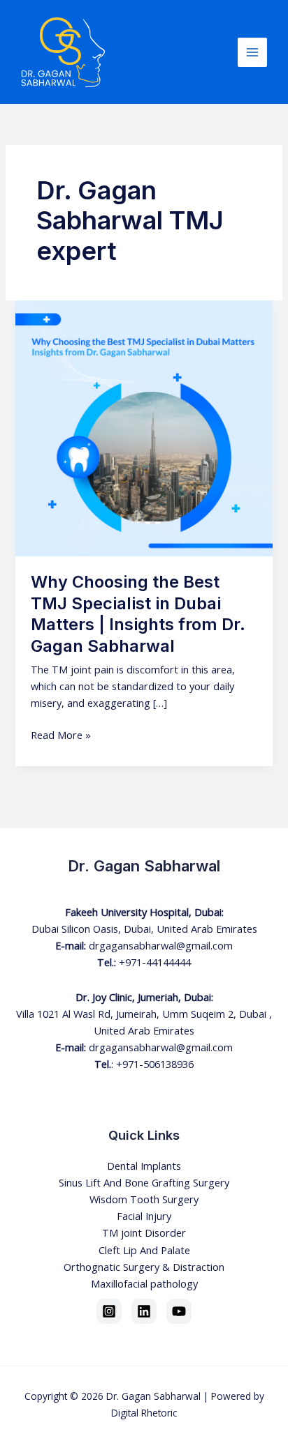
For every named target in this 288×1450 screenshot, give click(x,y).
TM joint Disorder (144, 1232)
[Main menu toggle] (252, 52)
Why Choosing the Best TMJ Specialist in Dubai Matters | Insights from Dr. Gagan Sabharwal (138, 614)
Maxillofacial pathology (144, 1283)
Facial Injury (144, 1216)
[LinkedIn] (144, 1311)
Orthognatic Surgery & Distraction (144, 1267)
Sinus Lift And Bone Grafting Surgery (144, 1182)
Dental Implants (144, 1166)
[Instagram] (109, 1311)
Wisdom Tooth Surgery (144, 1199)
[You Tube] (179, 1311)
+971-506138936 (155, 1064)
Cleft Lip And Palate (144, 1250)
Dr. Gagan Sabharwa (152, 1396)
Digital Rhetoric (144, 1412)
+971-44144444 (155, 962)
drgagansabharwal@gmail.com (161, 945)
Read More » (61, 734)
